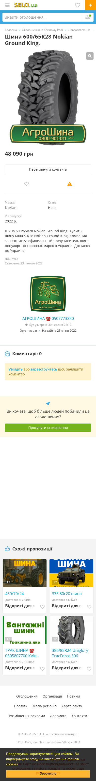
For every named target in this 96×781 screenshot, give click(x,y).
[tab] (23, 354)
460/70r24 (14, 593)
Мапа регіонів (44, 706)
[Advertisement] (48, 486)
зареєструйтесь (44, 369)
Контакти (79, 715)
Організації (52, 696)
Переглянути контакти (48, 169)
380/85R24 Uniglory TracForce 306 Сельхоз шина (70, 653)
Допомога (58, 715)
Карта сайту (72, 706)
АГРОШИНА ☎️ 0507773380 (48, 318)
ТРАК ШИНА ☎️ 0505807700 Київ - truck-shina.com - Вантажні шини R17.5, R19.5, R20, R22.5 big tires (26, 653)
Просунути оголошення (48, 427)
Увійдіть (16, 369)
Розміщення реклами (27, 715)
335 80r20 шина (67, 593)
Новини (73, 696)
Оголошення (27, 696)
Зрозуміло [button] (48, 773)
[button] (19, 764)
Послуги (21, 706)
